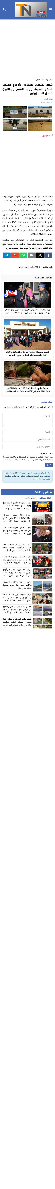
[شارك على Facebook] (48, 255)
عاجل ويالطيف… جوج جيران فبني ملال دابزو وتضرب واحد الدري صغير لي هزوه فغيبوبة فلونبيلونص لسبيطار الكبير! (17, 561)
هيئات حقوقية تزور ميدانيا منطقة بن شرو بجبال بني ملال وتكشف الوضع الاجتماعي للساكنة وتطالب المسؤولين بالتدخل (17, 599)
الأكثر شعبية (30, 498)
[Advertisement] (27, 47)
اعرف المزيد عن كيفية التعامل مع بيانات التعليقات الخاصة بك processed (27, 477)
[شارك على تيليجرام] (6, 255)
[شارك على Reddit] (15, 255)
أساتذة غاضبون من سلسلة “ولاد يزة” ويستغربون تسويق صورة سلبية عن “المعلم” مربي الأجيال (17, 547)
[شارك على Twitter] (40, 255)
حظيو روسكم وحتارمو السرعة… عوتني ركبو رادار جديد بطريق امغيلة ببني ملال (17, 585)
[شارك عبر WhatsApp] (23, 255)
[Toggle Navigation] (51, 9)
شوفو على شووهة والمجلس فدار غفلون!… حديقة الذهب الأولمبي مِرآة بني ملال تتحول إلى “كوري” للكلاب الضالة (17, 623)
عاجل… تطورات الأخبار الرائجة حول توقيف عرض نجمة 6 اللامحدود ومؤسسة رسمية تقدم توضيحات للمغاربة (17, 507)
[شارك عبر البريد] (31, 255)
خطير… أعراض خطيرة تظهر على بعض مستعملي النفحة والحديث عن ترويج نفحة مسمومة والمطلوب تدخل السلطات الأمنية (17, 532)
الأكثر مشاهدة (44, 498)
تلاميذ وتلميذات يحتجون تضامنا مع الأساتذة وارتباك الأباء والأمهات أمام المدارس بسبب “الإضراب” (27, 353)
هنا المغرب (40, 79)
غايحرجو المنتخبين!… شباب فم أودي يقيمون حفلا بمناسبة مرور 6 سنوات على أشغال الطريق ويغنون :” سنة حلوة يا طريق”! (17, 574)
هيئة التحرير (48, 99)
